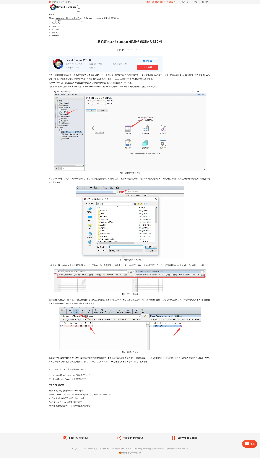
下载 (78, 12)
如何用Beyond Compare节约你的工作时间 (73, 375)
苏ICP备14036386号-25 (131, 453)
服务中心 (52, 15)
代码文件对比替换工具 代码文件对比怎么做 (67, 398)
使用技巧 (54, 26)
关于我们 (192, 428)
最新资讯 (54, 36)
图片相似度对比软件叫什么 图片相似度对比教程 (69, 406)
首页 (78, 5)
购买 (51, 18)
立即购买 (147, 67)
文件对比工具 (60, 369)
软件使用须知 (204, 428)
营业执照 (146, 449)
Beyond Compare (66, 6)
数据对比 (85, 369)
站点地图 (82, 427)
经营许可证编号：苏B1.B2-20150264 (125, 449)
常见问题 (54, 29)
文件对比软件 (73, 369)
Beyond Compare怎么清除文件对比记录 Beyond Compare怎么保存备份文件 (80, 395)
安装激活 (54, 33)
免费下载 (147, 61)
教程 (74, 427)
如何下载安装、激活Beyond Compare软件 (66, 391)
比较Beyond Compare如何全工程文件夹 (65, 402)
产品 (78, 8)
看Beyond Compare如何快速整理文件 (71, 379)
